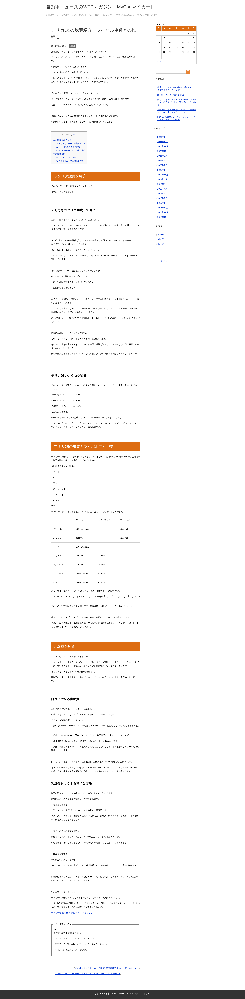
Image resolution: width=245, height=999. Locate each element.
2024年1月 (162, 137)
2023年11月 (162, 146)
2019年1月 (162, 203)
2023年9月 (162, 156)
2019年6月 (162, 179)
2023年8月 (162, 160)
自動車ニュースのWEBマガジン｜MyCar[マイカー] (99, 6)
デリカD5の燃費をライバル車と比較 (69, 150)
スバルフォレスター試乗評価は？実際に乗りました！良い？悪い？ (106, 968)
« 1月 (159, 61)
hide (73, 135)
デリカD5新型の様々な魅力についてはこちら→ (73, 913)
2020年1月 (162, 170)
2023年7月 (162, 165)
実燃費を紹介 (59, 154)
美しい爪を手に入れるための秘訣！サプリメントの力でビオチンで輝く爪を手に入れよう (176, 102)
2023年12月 (162, 142)
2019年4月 (162, 189)
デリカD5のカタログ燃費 (68, 147)
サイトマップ (167, 261)
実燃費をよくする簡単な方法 (69, 161)
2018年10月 (162, 217)
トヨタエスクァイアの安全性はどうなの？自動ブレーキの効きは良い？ (87, 973)
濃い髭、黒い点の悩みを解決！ (171, 95)
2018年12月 (162, 208)
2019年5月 (162, 184)
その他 (161, 234)
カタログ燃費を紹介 (62, 140)
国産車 (72, 46)
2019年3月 (162, 193)
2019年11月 (162, 175)
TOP (73, 15)
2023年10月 (162, 151)
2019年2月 (162, 198)
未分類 (161, 244)
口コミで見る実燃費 (66, 157)
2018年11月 (162, 212)
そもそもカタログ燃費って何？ (70, 143)
